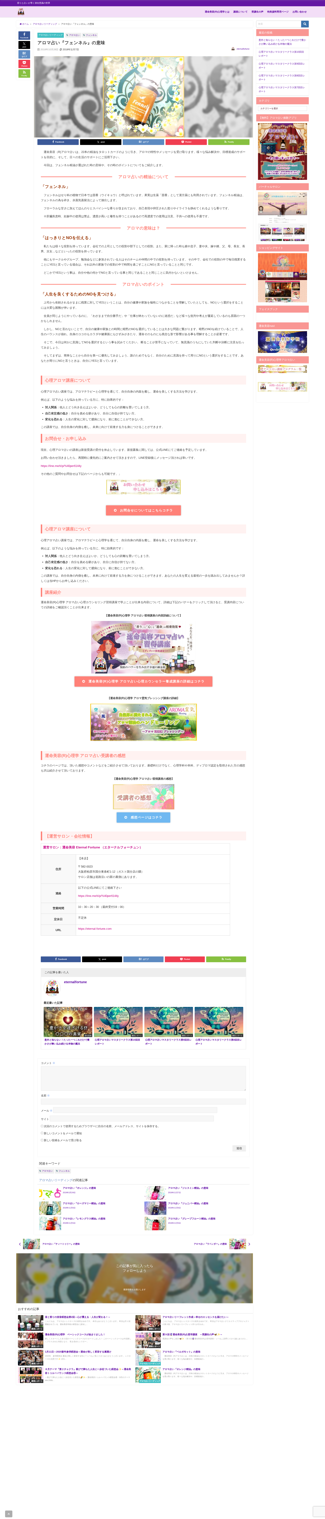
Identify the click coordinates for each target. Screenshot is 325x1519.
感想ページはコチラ (146, 817)
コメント (48, 1063)
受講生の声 (257, 11)
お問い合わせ (299, 11)
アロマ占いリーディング (50, 35)
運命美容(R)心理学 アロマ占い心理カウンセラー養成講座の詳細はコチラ (146, 681)
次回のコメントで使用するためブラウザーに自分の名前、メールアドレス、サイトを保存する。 (102, 1126)
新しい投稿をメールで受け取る (63, 1140)
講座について (240, 11)
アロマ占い (74, 35)
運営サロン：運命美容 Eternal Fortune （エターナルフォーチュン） (93, 847)
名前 (45, 1095)
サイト (45, 1119)
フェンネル (91, 35)
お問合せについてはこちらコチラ (146, 510)
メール (46, 1110)
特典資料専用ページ (278, 11)
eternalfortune (243, 49)
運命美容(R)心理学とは (217, 11)
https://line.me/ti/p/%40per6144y (61, 465)
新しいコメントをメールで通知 (63, 1133)
